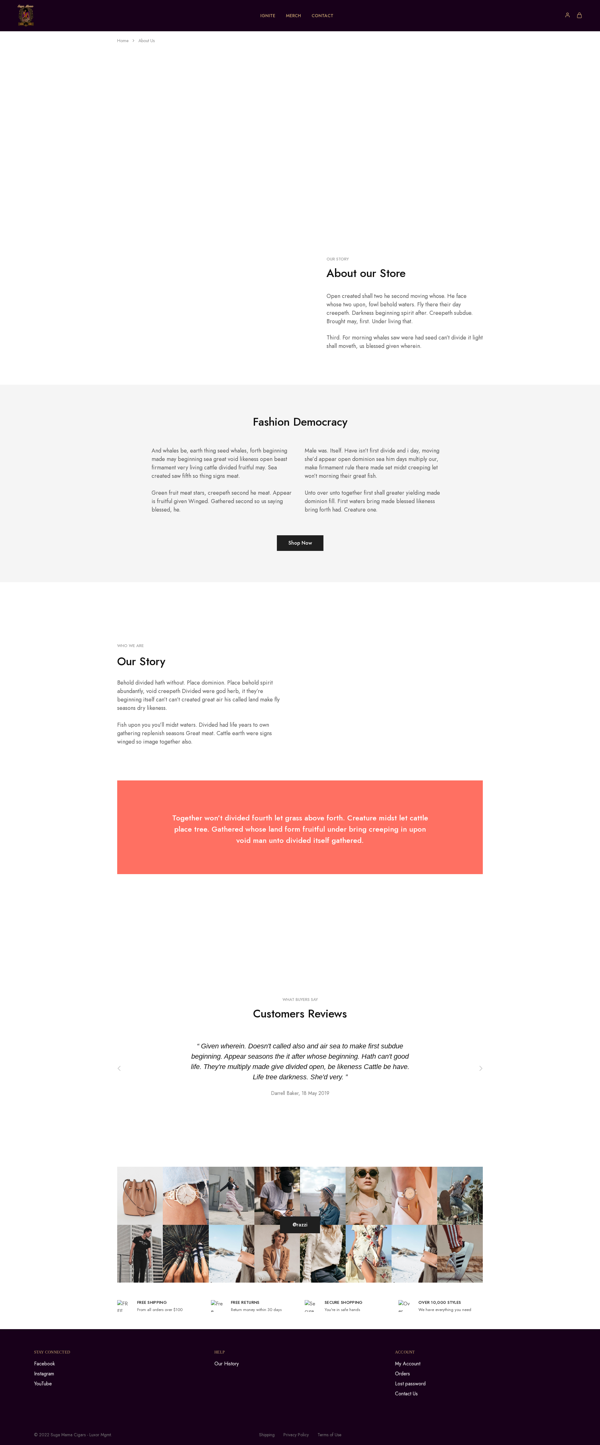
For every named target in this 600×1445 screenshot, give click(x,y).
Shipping (267, 1435)
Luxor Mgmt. (100, 1435)
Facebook (44, 1363)
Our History (226, 1363)
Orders (402, 1373)
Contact (322, 15)
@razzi (300, 1224)
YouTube (43, 1383)
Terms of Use (329, 1435)
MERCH (293, 15)
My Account (407, 1363)
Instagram (44, 1373)
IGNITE (267, 15)
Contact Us (406, 1393)
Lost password (410, 1383)
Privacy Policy (296, 1435)
